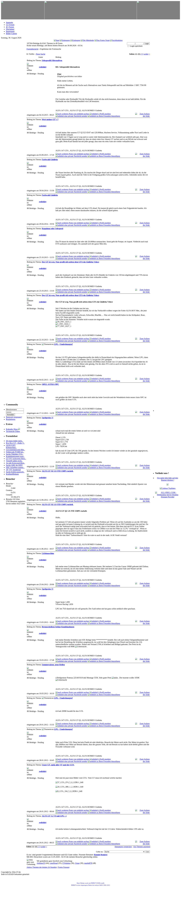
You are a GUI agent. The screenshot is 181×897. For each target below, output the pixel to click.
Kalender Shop (12, 429)
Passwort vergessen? (14, 417)
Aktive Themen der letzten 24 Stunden (42, 867)
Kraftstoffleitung (12, 474)
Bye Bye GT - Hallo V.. (15, 443)
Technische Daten (13, 431)
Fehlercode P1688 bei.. (15, 452)
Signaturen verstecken (123, 847)
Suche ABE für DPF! (14, 465)
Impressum (10, 31)
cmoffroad (54, 863)
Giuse (77, 863)
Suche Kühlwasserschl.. (15, 472)
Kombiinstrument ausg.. (15, 456)
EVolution (66, 863)
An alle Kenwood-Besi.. (15, 463)
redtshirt (42, 67)
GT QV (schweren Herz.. (16, 459)
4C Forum (10, 27)
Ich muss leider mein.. (14, 441)
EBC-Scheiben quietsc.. (15, 467)
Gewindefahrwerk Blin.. (15, 450)
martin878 (88, 863)
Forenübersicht (32, 49)
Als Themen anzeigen (141, 847)
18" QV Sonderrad (13, 470)
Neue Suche (40, 54)
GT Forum (10, 25)
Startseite (9, 22)
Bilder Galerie (11, 34)
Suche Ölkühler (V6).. (14, 454)
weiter (146, 54)
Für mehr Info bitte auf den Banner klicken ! (167, 479)
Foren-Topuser (63, 867)
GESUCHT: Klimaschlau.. (11, 446)
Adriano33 (41, 863)
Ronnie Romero (100, 855)
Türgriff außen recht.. (14, 461)
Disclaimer (10, 29)
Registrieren (10, 419)
